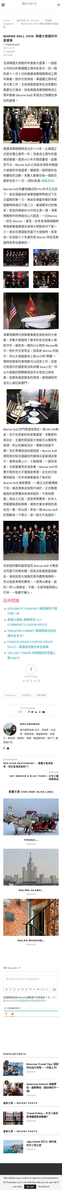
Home (6, 20)
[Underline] (14, 989)
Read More (43, 1187)
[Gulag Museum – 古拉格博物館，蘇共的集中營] (31, 917)
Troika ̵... (31, 839)
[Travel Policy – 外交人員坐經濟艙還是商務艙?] (13, 1118)
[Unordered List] (26, 989)
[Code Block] (34, 989)
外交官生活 (26, 695)
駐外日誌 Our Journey (28, 20)
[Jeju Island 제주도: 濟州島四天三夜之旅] (13, 1146)
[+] (46, 989)
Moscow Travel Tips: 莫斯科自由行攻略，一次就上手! (42, 1066)
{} (42, 989)
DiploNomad (12, 44)
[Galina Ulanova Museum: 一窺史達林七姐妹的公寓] (31, 867)
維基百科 (47, 181)
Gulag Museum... (31, 940)
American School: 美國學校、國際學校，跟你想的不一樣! (42, 1088)
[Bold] (6, 989)
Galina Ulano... (31, 890)
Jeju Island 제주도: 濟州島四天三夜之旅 (41, 1143)
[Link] (38, 989)
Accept (30, 1186)
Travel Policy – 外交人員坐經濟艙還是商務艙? (42, 1115)
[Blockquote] (30, 989)
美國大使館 (41, 695)
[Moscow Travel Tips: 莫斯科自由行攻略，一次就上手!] (13, 1069)
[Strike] (18, 989)
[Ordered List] (22, 989)
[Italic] (10, 989)
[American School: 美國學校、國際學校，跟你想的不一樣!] (13, 1089)
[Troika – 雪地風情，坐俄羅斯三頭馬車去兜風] (31, 816)
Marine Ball (10, 695)
